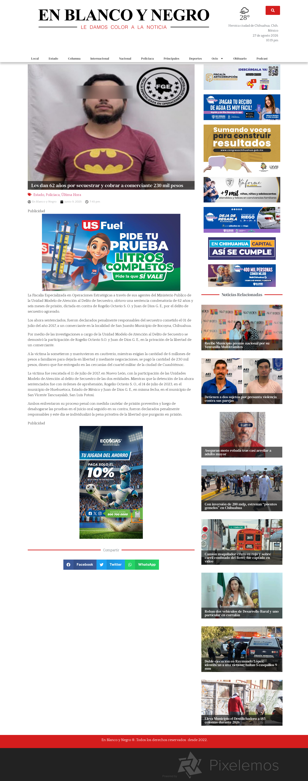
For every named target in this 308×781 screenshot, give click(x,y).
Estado (53, 58)
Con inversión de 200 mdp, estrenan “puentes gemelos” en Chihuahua (241, 506)
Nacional (125, 58)
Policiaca (147, 58)
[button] (273, 10)
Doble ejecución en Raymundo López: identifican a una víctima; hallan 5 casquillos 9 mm (241, 665)
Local (35, 58)
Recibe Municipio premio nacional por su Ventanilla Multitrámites (237, 345)
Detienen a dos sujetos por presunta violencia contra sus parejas (241, 398)
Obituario (240, 58)
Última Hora (71, 195)
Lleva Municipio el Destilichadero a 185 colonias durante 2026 (235, 720)
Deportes (195, 58)
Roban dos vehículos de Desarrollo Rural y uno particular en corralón (242, 613)
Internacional (99, 58)
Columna (74, 58)
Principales (171, 58)
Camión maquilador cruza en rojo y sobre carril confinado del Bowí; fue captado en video (238, 557)
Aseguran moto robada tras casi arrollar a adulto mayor (238, 452)
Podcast (262, 58)
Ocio (215, 58)
